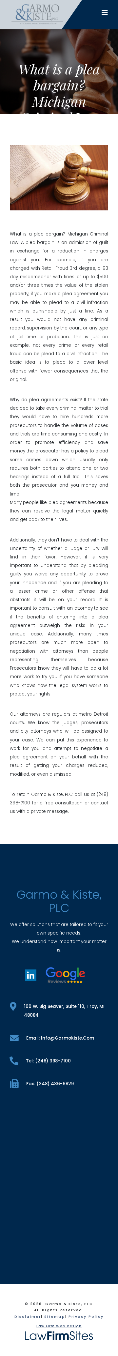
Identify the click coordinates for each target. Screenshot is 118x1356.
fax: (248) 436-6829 (50, 1084)
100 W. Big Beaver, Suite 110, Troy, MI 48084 (64, 1010)
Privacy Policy (86, 1316)
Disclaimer (27, 1316)
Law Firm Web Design (59, 1326)
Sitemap (54, 1316)
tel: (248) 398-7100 (48, 1061)
